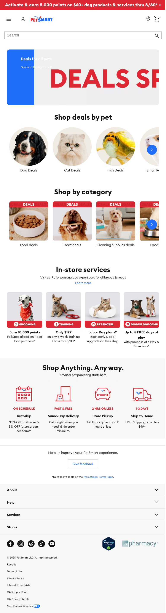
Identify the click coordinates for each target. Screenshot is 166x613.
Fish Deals (115, 170)
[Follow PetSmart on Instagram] (20, 549)
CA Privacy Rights (18, 604)
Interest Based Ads (18, 591)
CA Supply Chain (17, 598)
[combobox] (83, 35)
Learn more (83, 283)
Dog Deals (28, 170)
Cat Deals (72, 170)
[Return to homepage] (42, 19)
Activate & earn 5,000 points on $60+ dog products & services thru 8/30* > (83, 4)
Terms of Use (14, 577)
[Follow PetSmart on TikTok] (41, 549)
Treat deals (72, 245)
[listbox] (83, 150)
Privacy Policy (15, 584)
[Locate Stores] (148, 19)
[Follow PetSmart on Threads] (31, 549)
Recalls (11, 570)
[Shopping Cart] (157, 19)
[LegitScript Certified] (105, 549)
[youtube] (51, 549)
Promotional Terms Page (98, 476)
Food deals (29, 245)
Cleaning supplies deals (115, 245)
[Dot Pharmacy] (136, 549)
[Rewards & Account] (22, 19)
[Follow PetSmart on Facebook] (10, 549)
